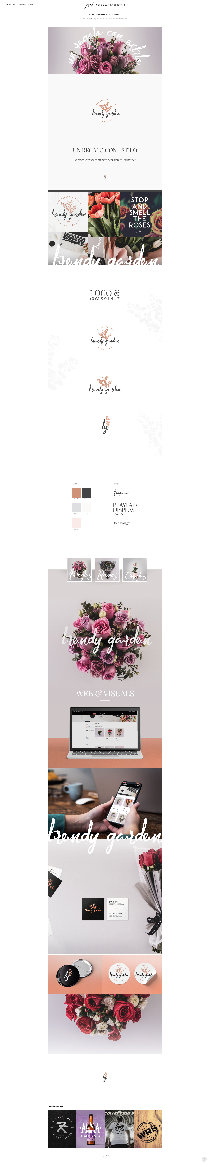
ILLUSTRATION (22, 5)
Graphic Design (11, 5)
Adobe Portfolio (108, 1156)
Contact (30, 5)
